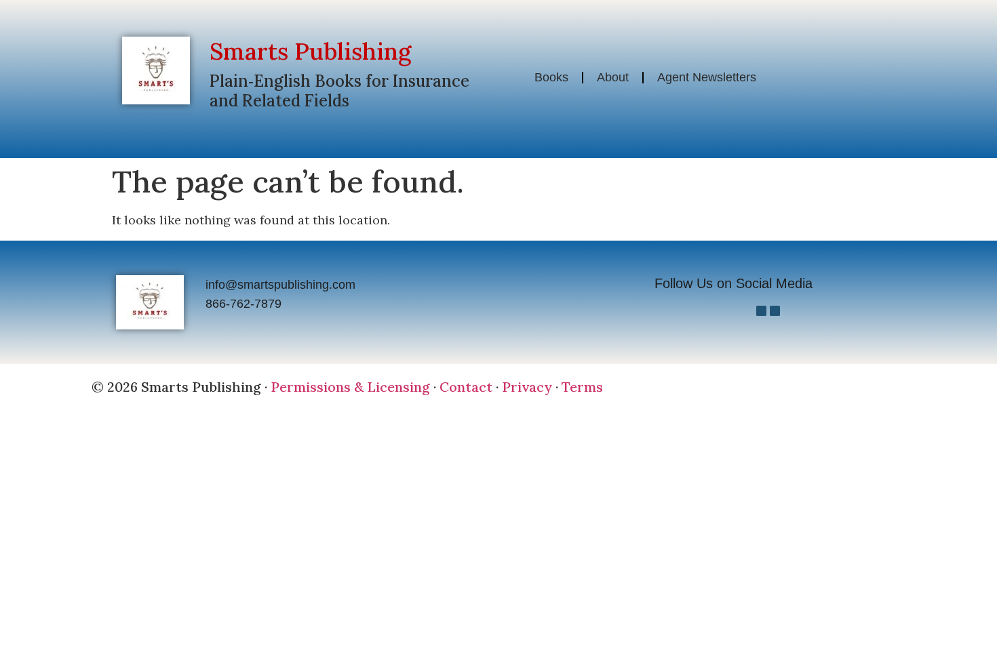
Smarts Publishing (310, 51)
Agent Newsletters (706, 77)
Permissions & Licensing (350, 386)
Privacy (527, 386)
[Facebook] (761, 311)
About (613, 77)
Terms (582, 386)
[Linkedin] (775, 311)
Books (551, 77)
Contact (465, 386)
